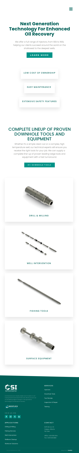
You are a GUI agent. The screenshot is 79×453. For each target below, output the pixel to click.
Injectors (47, 390)
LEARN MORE (39, 55)
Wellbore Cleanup (11, 439)
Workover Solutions (11, 443)
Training (47, 406)
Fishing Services (10, 431)
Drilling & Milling (10, 427)
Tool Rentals (48, 398)
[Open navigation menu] (70, 9)
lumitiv (70, 450)
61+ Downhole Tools (39, 165)
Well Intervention (10, 435)
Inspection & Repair (51, 402)
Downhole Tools (49, 394)
